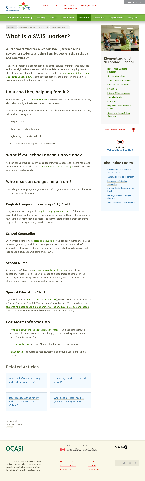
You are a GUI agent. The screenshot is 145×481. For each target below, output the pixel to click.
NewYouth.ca (16, 352)
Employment (67, 17)
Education (84, 17)
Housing (41, 17)
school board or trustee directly (55, 166)
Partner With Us (94, 469)
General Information (60, 27)
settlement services (37, 99)
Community (99, 17)
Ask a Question (88, 6)
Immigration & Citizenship (19, 17)
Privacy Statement (32, 470)
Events (56, 6)
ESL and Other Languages (118, 93)
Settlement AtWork (68, 465)
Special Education (115, 97)
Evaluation (112, 89)
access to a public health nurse (50, 270)
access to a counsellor (43, 241)
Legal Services (116, 17)
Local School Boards (20, 344)
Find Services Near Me (115, 129)
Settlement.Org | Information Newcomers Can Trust (21, 7)
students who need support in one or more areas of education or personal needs (47, 307)
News (45, 6)
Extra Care (112, 101)
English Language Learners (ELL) (55, 211)
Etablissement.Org (134, 2)
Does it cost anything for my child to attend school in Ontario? (24, 401)
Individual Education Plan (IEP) (41, 299)
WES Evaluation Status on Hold (121, 203)
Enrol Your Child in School (118, 84)
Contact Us (92, 465)
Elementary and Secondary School (33, 27)
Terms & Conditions (13, 470)
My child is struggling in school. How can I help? (33, 329)
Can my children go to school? (120, 177)
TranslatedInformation (70, 7)
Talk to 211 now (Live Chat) (120, 150)
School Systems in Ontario (119, 80)
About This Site (94, 462)
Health (53, 17)
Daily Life (132, 17)
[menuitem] (20, 17)
